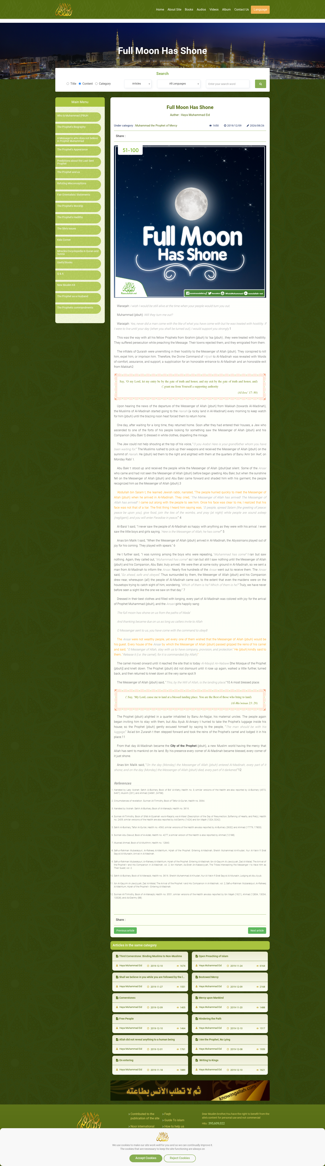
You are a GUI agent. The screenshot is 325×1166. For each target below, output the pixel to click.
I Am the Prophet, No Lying (214, 1039)
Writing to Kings (208, 1060)
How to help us (174, 1126)
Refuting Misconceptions (71, 183)
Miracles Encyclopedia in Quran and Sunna (78, 252)
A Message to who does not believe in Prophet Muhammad (77, 139)
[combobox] (137, 84)
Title (73, 83)
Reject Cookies (180, 1158)
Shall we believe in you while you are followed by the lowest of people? (161, 977)
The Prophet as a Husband (72, 296)
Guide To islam (174, 1120)
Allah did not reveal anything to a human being (147, 1039)
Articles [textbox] (136, 83)
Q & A (60, 273)
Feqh (167, 1114)
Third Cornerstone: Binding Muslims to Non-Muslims (150, 956)
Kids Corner (64, 239)
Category (105, 83)
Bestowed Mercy (209, 977)
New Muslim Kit (66, 285)
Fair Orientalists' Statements (73, 194)
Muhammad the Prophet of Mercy (156, 125)
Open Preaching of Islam (213, 956)
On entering (126, 1060)
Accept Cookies (145, 1158)
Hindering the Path (210, 1018)
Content (87, 83)
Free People (126, 1018)
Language (260, 9)
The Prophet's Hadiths (70, 217)
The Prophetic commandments (75, 307)
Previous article (125, 930)
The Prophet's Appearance (72, 149)
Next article (257, 930)
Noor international (142, 1126)
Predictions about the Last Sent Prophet (75, 162)
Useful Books (64, 262)
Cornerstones (127, 997)
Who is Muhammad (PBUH (72, 115)
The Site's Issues (66, 228)
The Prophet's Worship (70, 206)
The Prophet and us (68, 172)
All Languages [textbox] (177, 83)
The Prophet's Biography (71, 127)
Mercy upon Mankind (211, 997)
